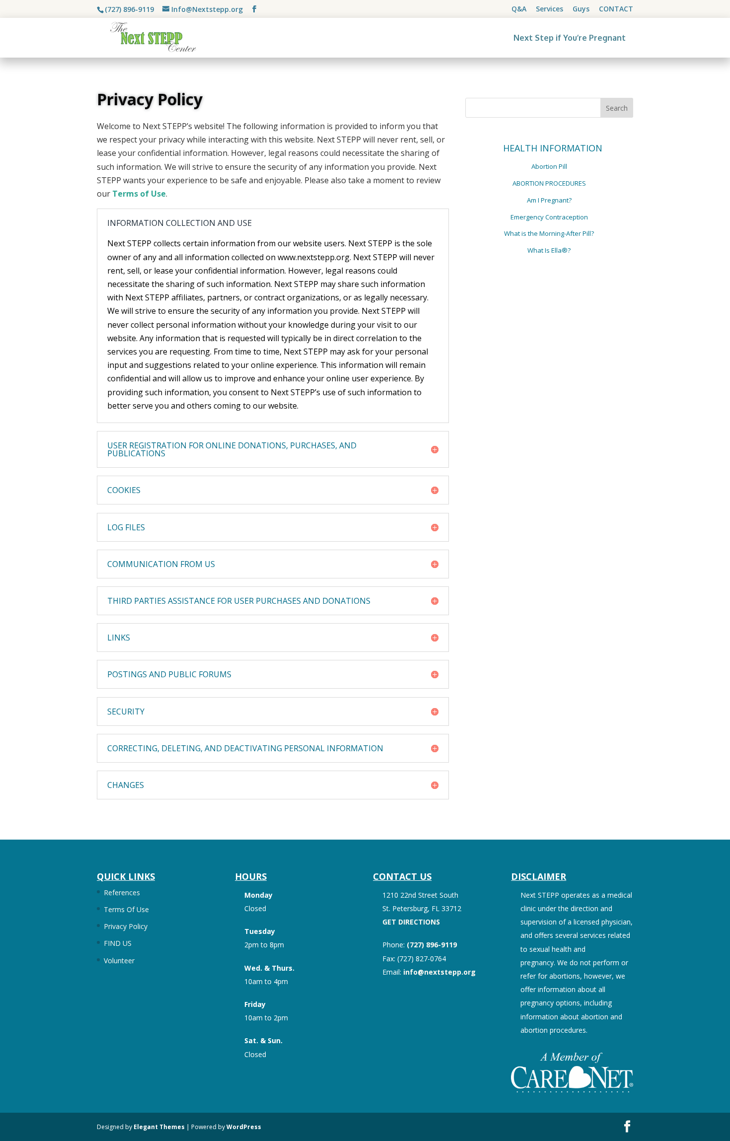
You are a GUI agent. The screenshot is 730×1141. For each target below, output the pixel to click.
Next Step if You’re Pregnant (569, 38)
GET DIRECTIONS (411, 922)
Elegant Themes (159, 1127)
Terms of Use (139, 193)
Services (549, 9)
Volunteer (119, 960)
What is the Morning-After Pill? (549, 233)
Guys (581, 9)
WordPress (243, 1127)
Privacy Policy (125, 926)
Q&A (518, 9)
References (122, 892)
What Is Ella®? (549, 250)
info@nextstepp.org (439, 972)
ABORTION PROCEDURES (549, 183)
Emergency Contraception (549, 217)
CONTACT (616, 9)
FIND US (118, 943)
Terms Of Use (126, 909)
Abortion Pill (549, 166)
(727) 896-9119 (129, 9)
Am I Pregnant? (549, 200)
